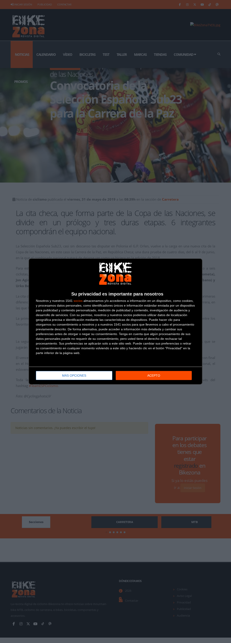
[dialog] (115, 321)
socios (78, 300)
